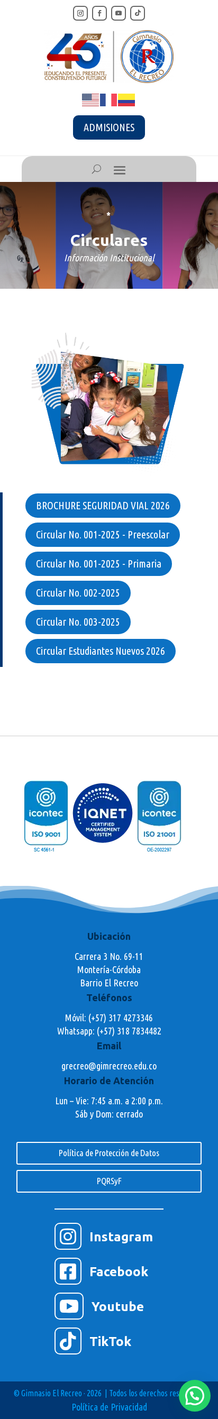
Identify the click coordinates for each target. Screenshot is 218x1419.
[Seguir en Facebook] (99, 13)
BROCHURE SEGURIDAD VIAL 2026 (103, 505)
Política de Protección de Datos (109, 1153)
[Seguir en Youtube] (118, 13)
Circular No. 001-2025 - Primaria (98, 563)
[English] (91, 99)
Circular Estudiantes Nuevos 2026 (100, 651)
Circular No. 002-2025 (78, 593)
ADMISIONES (109, 127)
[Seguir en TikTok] (137, 13)
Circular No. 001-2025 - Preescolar (102, 534)
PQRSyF (109, 1181)
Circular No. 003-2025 (78, 622)
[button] (195, 1396)
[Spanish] (127, 99)
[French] (109, 99)
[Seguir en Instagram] (80, 13)
